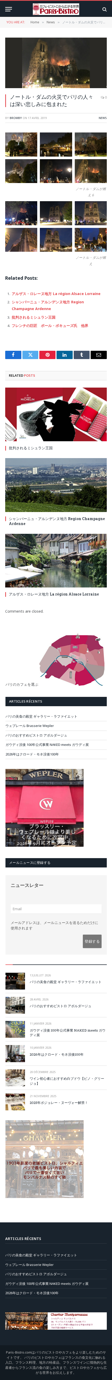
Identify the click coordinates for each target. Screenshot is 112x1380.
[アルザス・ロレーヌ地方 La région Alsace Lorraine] (56, 560)
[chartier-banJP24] (56, 1328)
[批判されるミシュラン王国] (56, 414)
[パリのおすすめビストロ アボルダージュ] (15, 1005)
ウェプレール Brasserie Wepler (29, 725)
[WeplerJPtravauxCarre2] (44, 845)
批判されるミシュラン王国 (33, 317)
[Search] (104, 9)
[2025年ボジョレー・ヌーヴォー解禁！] (15, 1102)
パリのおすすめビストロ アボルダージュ (36, 735)
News (103, 118)
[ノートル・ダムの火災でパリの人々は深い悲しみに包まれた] (56, 63)
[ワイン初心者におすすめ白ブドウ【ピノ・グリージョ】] (15, 1077)
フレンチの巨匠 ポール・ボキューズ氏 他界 (50, 325)
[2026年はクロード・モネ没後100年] (15, 1053)
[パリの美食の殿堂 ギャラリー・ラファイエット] (15, 981)
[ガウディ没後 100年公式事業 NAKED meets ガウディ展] (15, 1029)
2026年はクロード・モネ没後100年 (32, 754)
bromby (16, 118)
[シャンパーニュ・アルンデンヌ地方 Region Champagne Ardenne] (56, 485)
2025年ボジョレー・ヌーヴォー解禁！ (59, 1102)
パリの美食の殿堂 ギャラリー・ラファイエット (41, 716)
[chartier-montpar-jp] (44, 1196)
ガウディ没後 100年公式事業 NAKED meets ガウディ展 (47, 744)
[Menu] (8, 9)
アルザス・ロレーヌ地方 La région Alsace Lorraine (56, 293)
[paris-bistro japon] (56, 9)
